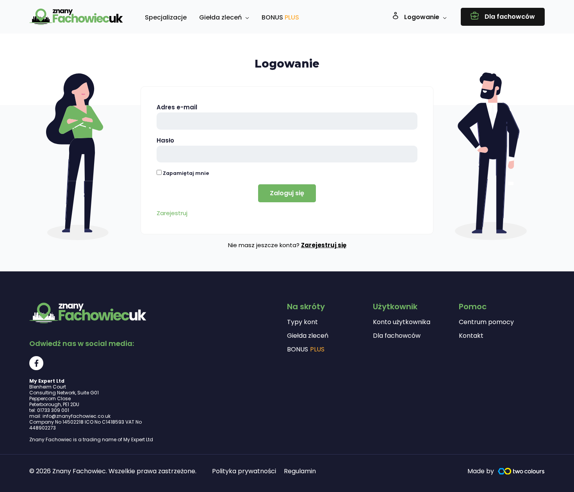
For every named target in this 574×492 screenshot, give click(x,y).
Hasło (165, 140)
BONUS (305, 349)
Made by (480, 471)
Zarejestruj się (323, 245)
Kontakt (471, 336)
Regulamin (300, 471)
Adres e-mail (177, 107)
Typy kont (302, 322)
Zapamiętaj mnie (185, 173)
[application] (245, 17)
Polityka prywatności (244, 471)
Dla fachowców (397, 336)
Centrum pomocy (486, 322)
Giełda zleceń (307, 336)
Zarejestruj (172, 213)
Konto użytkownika (401, 322)
